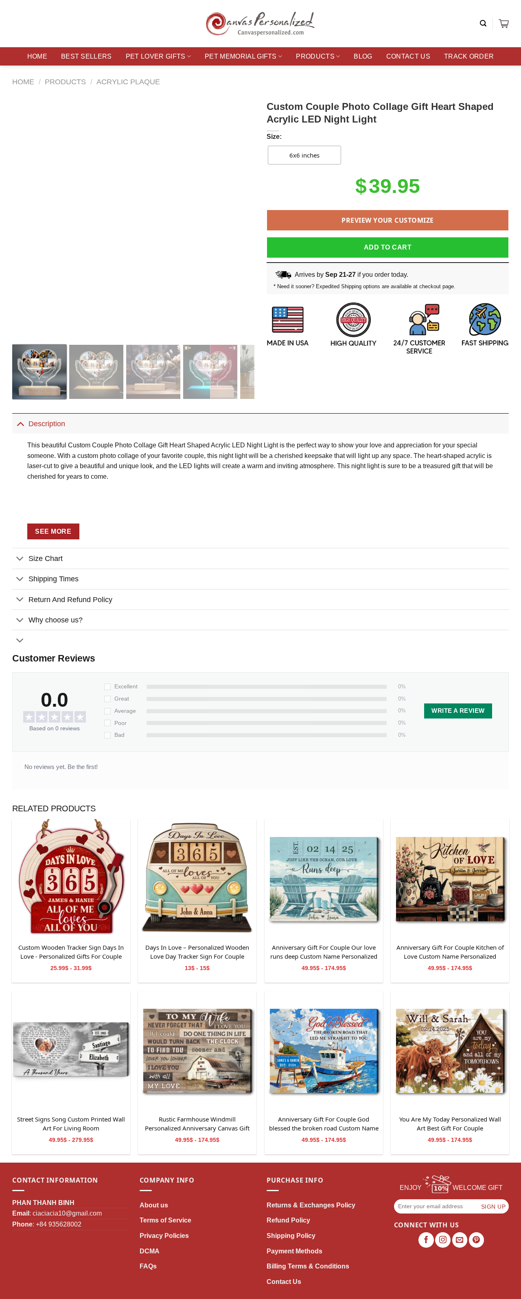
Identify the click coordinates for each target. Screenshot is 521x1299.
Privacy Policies (164, 1235)
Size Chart (45, 558)
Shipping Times (53, 579)
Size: (274, 136)
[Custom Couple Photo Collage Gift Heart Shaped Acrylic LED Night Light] (71, 878)
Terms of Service (165, 1220)
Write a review (457, 711)
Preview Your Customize (387, 220)
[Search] (483, 23)
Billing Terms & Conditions (308, 1266)
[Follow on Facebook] (426, 1240)
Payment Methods (294, 1251)
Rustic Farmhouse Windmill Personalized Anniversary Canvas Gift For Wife (197, 1124)
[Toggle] (20, 423)
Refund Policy (288, 1220)
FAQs (148, 1266)
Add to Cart (388, 247)
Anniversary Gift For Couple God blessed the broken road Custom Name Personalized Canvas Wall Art (324, 1124)
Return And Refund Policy (70, 600)
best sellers (86, 56)
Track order (469, 56)
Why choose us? (55, 620)
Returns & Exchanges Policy (311, 1205)
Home (37, 56)
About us (154, 1205)
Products (315, 56)
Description (46, 424)
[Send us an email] (460, 1240)
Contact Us (408, 56)
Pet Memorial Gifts (241, 56)
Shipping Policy (291, 1235)
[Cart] (504, 23)
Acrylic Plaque (128, 81)
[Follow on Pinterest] (476, 1240)
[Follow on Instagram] (443, 1240)
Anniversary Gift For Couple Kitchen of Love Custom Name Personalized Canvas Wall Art (450, 952)
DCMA (150, 1251)
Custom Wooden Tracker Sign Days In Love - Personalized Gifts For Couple (71, 951)
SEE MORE (53, 531)
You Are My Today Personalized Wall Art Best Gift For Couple (450, 1123)
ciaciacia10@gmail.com (67, 1213)
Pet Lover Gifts (156, 56)
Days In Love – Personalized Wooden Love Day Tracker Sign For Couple (197, 951)
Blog (363, 56)
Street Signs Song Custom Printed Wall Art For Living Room (71, 1123)
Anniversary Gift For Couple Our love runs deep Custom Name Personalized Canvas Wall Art (323, 952)
